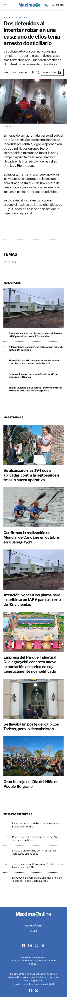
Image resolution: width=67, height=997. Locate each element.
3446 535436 (28, 960)
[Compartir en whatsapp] (37, 72)
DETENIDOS (20, 18)
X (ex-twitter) (37, 945)
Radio (60, 5)
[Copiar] (32, 72)
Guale (7, 18)
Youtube (43, 945)
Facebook (24, 945)
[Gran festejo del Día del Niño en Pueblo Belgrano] (33, 756)
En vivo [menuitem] (33, 931)
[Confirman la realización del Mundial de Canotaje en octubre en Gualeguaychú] (33, 507)
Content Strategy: (30, 990)
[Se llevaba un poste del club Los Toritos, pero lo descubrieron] (33, 699)
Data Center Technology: (36, 990)
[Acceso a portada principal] (33, 5)
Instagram (30, 945)
